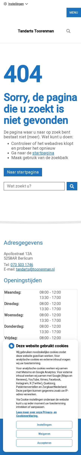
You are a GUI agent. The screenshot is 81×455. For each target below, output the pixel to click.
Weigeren (44, 433)
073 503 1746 (22, 264)
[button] (72, 186)
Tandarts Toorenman (36, 31)
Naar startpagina (23, 172)
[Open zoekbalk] (68, 31)
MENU (74, 12)
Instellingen (44, 424)
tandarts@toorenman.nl (35, 269)
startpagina (43, 153)
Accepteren (44, 442)
